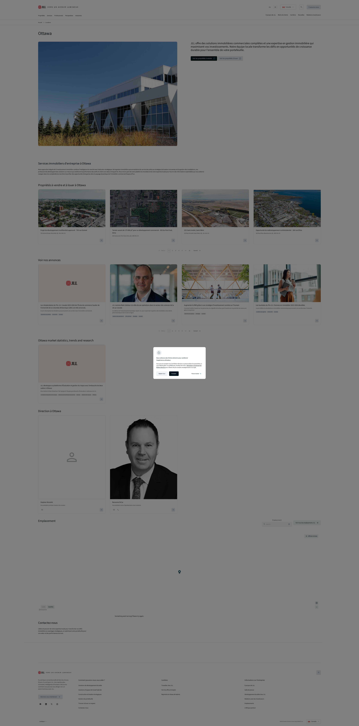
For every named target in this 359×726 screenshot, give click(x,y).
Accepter (173, 374)
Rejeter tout (162, 374)
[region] (179, 363)
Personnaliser (196, 374)
